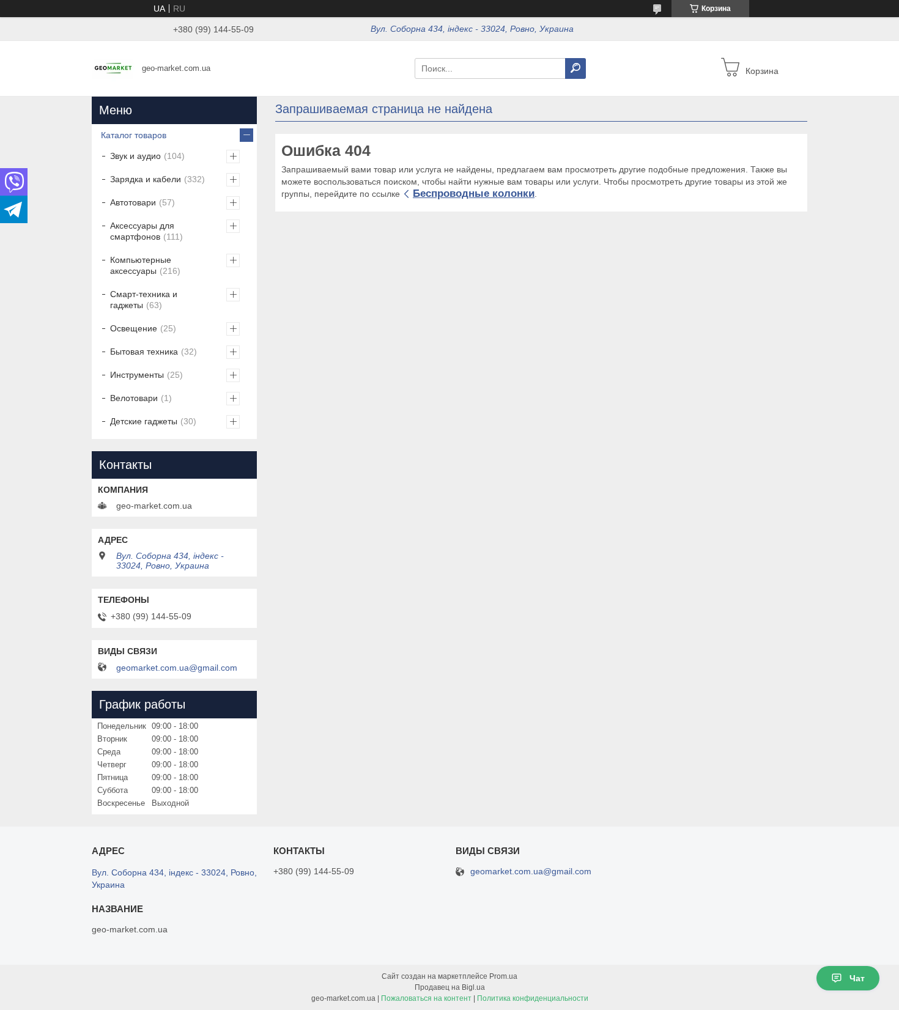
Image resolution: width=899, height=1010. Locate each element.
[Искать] (575, 68)
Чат (857, 978)
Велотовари (134, 398)
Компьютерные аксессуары (140, 265)
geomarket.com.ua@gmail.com (176, 668)
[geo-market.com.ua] (113, 68)
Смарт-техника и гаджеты (143, 299)
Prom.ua (503, 976)
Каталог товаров (133, 135)
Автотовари (133, 202)
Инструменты (137, 375)
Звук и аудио (135, 156)
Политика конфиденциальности (532, 998)
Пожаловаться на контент (426, 998)
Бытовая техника (144, 351)
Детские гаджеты (143, 421)
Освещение (133, 328)
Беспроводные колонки (474, 193)
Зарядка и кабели (145, 179)
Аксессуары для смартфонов (142, 231)
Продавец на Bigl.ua (450, 987)
